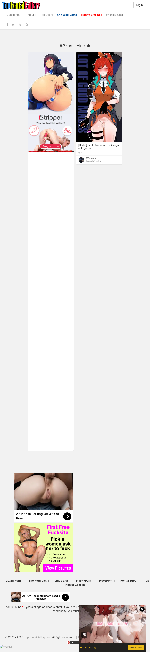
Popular (31, 15)
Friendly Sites (115, 15)
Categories (14, 15)
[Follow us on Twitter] (13, 24)
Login (139, 5)
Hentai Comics (93, 161)
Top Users (46, 15)
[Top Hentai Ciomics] (51, 82)
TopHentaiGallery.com (37, 637)
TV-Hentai (91, 158)
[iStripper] (51, 132)
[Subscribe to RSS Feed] (20, 24)
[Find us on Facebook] (7, 24)
